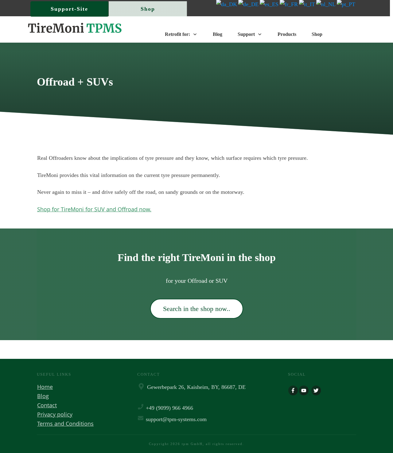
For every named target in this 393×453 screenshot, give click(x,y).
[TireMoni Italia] (307, 4)
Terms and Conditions (65, 423)
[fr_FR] (289, 4)
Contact (47, 405)
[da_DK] (227, 4)
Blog (43, 396)
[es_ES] (270, 4)
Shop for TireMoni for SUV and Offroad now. (94, 209)
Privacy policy (54, 414)
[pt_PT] (346, 4)
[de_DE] (249, 4)
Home (45, 386)
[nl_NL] (326, 4)
